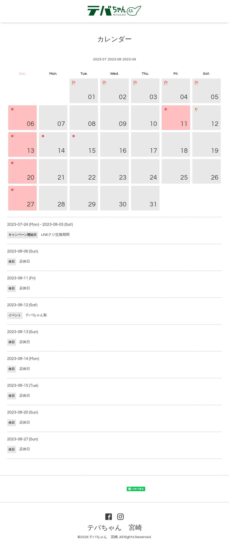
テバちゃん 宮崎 (114, 527)
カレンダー (114, 39)
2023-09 (129, 59)
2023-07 (99, 59)
